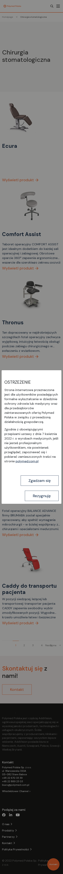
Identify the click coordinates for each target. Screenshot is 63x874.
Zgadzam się (40, 480)
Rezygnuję (42, 495)
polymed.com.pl (27, 461)
